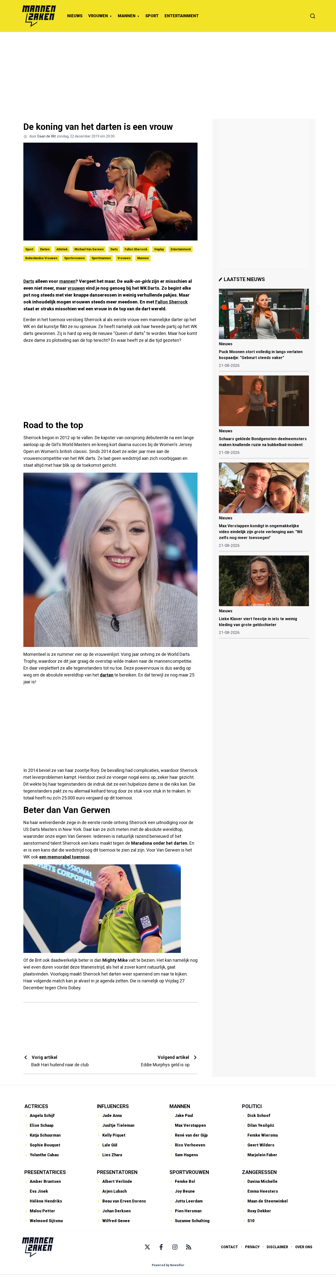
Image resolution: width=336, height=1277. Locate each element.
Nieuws (225, 344)
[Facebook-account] (161, 1247)
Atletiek (62, 249)
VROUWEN (98, 16)
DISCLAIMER (277, 1247)
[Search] (313, 16)
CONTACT (229, 1247)
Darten (44, 249)
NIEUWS (74, 16)
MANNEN (127, 16)
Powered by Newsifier (168, 1265)
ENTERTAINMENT (182, 16)
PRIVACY (252, 1247)
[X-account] (147, 1247)
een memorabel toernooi (64, 856)
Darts (114, 249)
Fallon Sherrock (136, 249)
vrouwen (76, 288)
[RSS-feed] (189, 1247)
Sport (29, 249)
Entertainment (181, 249)
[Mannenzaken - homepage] (38, 16)
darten (106, 674)
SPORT (152, 16)
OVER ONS (303, 1247)
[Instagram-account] (175, 1247)
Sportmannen (101, 258)
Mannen (143, 258)
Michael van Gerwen (89, 249)
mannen (67, 281)
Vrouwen (124, 258)
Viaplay (159, 249)
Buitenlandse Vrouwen (41, 258)
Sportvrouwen (74, 258)
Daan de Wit (46, 136)
